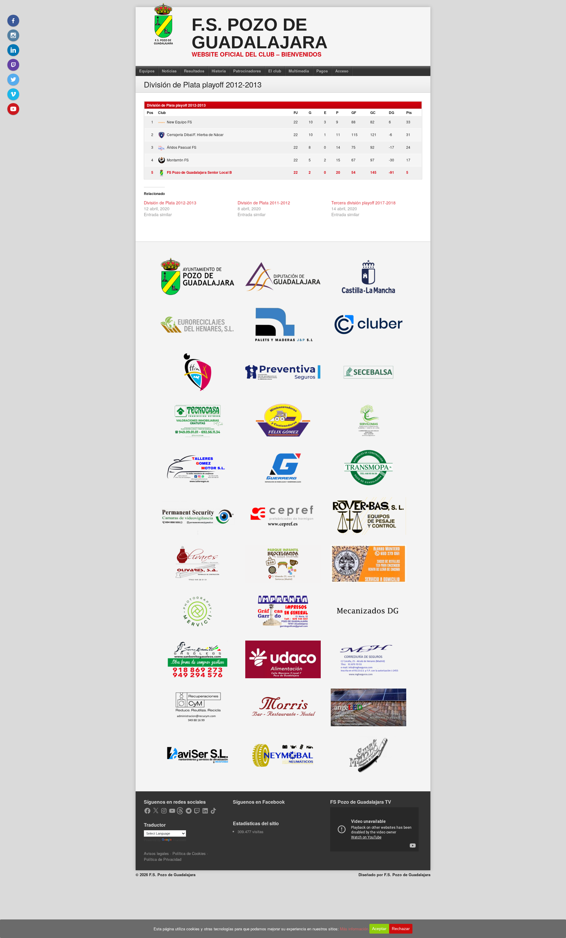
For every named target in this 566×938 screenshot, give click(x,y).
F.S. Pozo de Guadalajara (260, 33)
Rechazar (401, 928)
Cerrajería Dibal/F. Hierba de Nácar (195, 134)
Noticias (169, 71)
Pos (150, 112)
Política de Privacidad (162, 859)
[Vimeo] (13, 94)
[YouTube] (13, 109)
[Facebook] (13, 21)
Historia (219, 71)
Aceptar (379, 928)
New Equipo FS (179, 121)
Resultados (194, 71)
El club (274, 71)
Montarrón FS (178, 159)
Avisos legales (156, 853)
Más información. (354, 929)
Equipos (146, 71)
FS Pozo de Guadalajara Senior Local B (199, 172)
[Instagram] (13, 35)
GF (353, 112)
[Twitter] (13, 79)
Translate (179, 840)
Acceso (341, 71)
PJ (296, 112)
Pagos (322, 71)
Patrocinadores (247, 71)
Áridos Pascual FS (181, 147)
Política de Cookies (189, 853)
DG (391, 112)
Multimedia (299, 71)
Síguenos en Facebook (259, 801)
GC (373, 112)
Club (162, 112)
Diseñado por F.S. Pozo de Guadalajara (394, 874)
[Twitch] (13, 65)
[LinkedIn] (13, 50)
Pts (409, 112)
